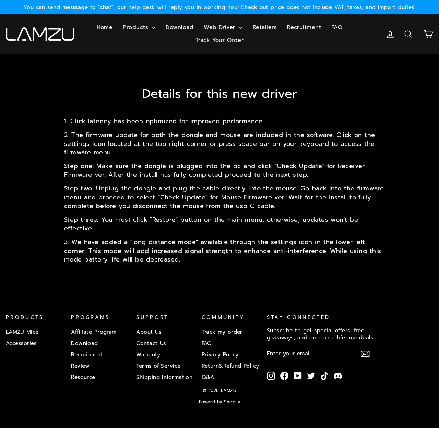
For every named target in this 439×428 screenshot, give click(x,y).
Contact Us (151, 343)
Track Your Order (219, 40)
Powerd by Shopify (219, 401)
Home (105, 27)
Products (136, 27)
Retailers (265, 27)
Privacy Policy (220, 354)
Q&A (208, 377)
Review (80, 366)
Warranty (148, 354)
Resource (83, 377)
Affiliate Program (94, 332)
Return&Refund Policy (230, 366)
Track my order (222, 332)
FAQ (336, 27)
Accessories (21, 343)
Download (179, 27)
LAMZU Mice (22, 332)
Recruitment (304, 27)
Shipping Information (164, 377)
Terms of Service (158, 366)
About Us (148, 332)
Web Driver (220, 27)
